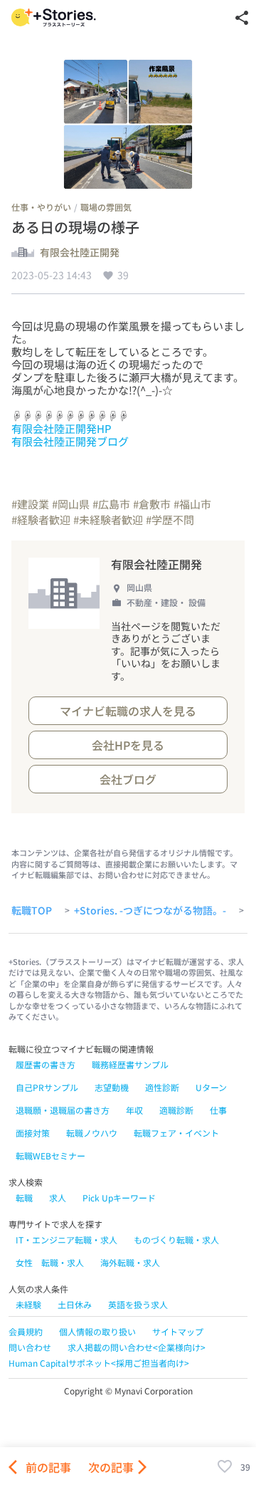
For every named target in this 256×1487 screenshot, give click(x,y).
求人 (57, 1197)
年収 (134, 1110)
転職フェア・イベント (176, 1133)
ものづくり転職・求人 (176, 1239)
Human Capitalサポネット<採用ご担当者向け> (99, 1363)
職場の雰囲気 (106, 207)
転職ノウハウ (91, 1133)
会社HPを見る (128, 744)
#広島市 (111, 503)
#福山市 (192, 503)
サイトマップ (177, 1331)
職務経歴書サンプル (130, 1064)
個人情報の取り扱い (97, 1331)
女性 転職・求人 (50, 1262)
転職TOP (31, 910)
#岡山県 (71, 503)
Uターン (211, 1087)
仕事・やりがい (41, 207)
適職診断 (176, 1110)
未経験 (28, 1304)
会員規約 (26, 1331)
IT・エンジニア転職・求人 (66, 1239)
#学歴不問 (170, 519)
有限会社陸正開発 (79, 252)
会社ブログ (128, 779)
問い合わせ (30, 1347)
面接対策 (33, 1133)
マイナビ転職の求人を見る (128, 710)
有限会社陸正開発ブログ (70, 441)
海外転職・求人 (130, 1262)
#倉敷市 (152, 503)
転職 (24, 1197)
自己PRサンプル (47, 1087)
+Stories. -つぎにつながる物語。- (150, 910)
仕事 (218, 1110)
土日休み (75, 1304)
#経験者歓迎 (40, 519)
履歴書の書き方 (45, 1064)
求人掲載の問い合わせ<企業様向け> (137, 1347)
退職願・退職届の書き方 (63, 1110)
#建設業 (30, 503)
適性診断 (162, 1087)
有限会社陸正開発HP (61, 428)
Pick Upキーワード (119, 1197)
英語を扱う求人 (138, 1304)
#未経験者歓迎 (108, 519)
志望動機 (112, 1087)
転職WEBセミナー (50, 1155)
